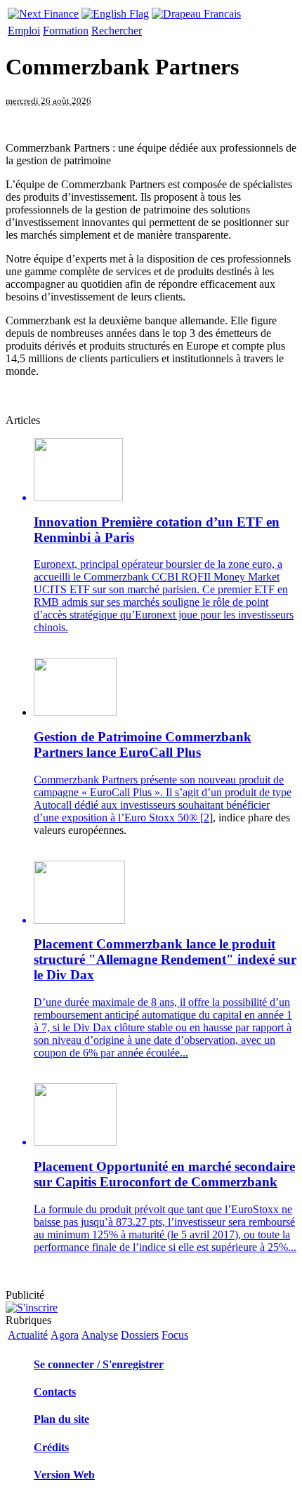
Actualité (28, 1335)
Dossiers (140, 1335)
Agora (65, 1335)
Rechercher (116, 31)
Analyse (99, 1335)
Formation (65, 31)
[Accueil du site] (43, 10)
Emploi (24, 31)
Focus (175, 1335)
